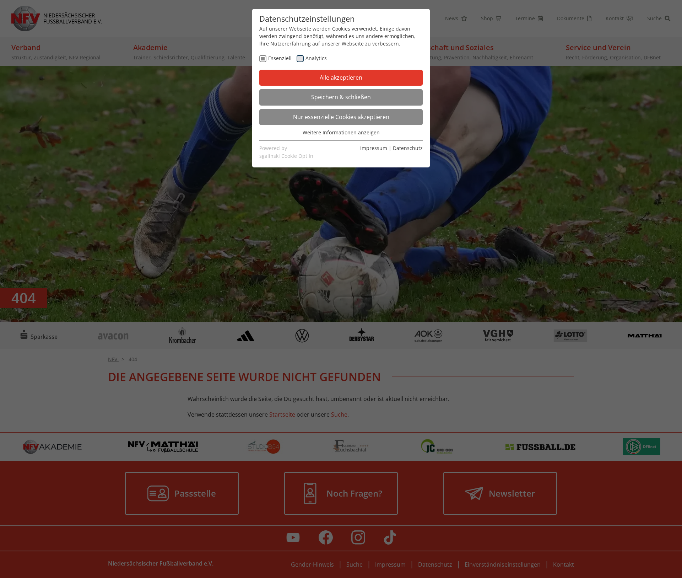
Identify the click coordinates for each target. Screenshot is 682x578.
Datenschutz (408, 148)
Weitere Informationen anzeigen (341, 132)
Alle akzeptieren (341, 77)
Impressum (373, 148)
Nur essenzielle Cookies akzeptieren (341, 117)
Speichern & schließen (341, 97)
